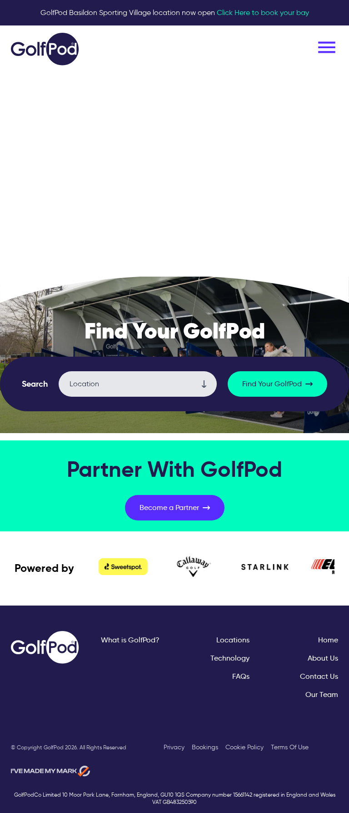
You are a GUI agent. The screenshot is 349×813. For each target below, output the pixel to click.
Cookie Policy (244, 747)
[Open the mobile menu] (326, 47)
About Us (323, 658)
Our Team (321, 694)
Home (328, 640)
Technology (229, 658)
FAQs (240, 676)
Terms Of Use (290, 747)
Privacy (174, 747)
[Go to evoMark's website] (50, 771)
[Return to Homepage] (45, 49)
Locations (232, 640)
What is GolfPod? (130, 640)
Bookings (205, 747)
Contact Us (319, 676)
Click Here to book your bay (263, 12)
